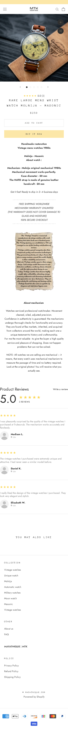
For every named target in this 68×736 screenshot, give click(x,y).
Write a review (60, 389)
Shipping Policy (12, 677)
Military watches (12, 592)
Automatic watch (12, 587)
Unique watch (11, 575)
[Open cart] (63, 9)
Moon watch (10, 598)
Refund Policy (11, 671)
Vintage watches (12, 570)
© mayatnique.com (33, 692)
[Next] (47, 87)
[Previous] (20, 87)
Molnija (8, 581)
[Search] (57, 9)
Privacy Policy (11, 665)
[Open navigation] (5, 9)
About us (8, 628)
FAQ (6, 634)
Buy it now (34, 134)
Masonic (8, 604)
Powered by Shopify (34, 696)
